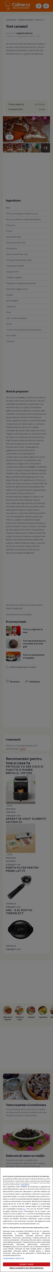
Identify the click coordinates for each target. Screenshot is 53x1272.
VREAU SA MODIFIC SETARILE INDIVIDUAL (26, 1268)
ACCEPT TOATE (26, 1264)
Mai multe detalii (25, 1184)
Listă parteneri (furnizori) (13, 1258)
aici (24, 1209)
